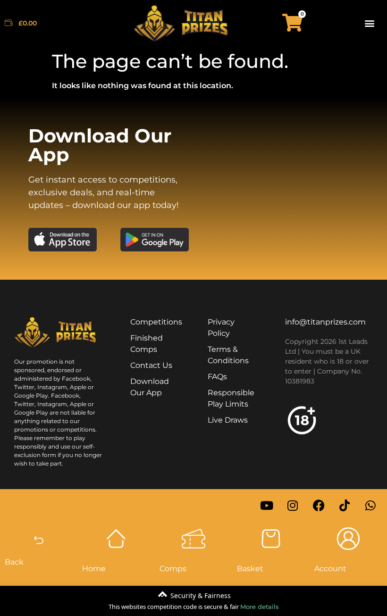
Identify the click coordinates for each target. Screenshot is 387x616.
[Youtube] (266, 505)
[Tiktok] (344, 505)
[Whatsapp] (370, 505)
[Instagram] (292, 505)
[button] (370, 23)
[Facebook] (318, 505)
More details (259, 606)
